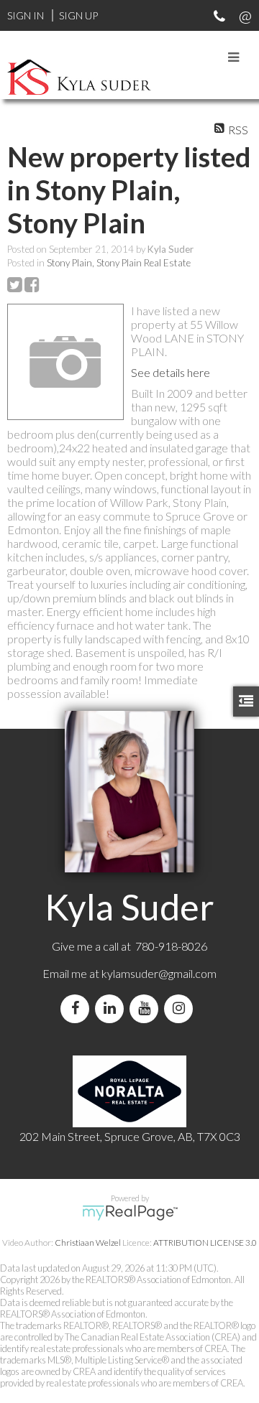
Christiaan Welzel (88, 1242)
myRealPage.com (129, 1213)
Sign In (25, 15)
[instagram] (181, 1008)
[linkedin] (112, 1008)
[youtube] (147, 1008)
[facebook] (77, 1008)
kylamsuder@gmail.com (159, 973)
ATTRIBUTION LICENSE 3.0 (205, 1242)
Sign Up (78, 15)
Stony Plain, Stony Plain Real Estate (119, 263)
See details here (170, 372)
